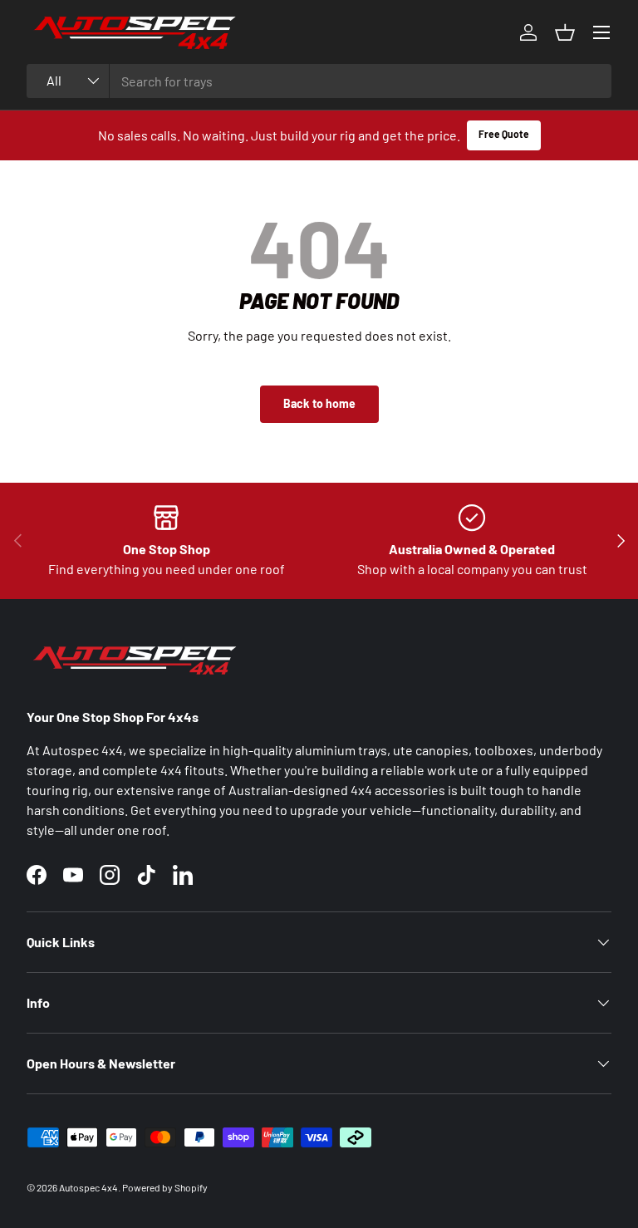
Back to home (319, 403)
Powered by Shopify (165, 1187)
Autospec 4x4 (88, 1187)
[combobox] (319, 81)
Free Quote (503, 134)
